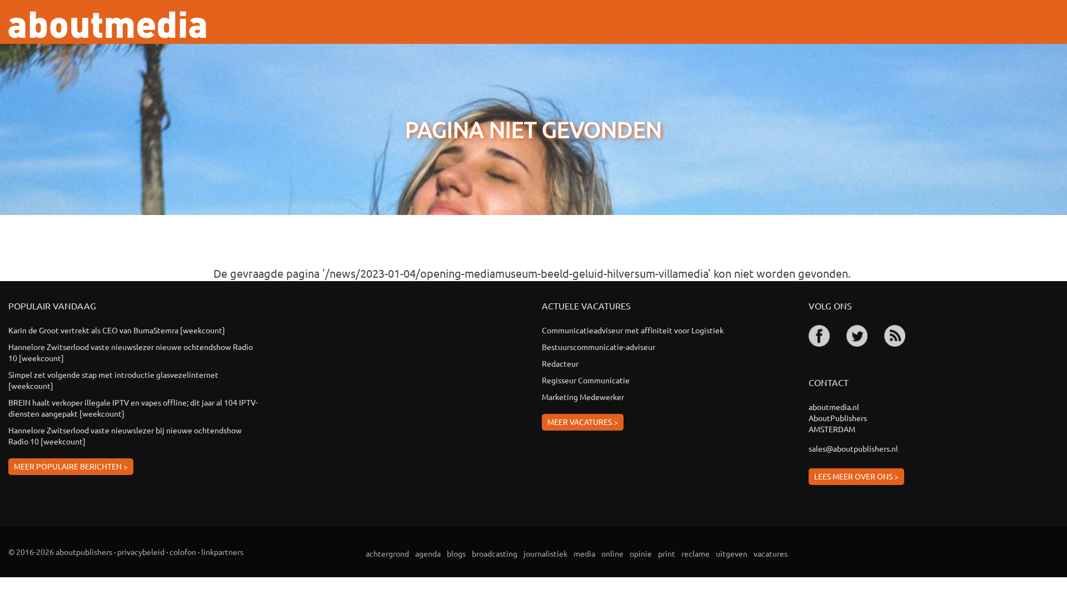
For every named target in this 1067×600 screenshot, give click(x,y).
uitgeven (731, 553)
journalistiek (545, 553)
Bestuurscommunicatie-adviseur (598, 347)
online (612, 553)
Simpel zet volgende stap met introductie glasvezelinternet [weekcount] (113, 380)
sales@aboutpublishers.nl (853, 448)
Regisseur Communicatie (586, 380)
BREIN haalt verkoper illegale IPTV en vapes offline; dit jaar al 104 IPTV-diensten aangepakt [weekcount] (133, 407)
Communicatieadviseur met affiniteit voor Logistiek (633, 330)
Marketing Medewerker (583, 397)
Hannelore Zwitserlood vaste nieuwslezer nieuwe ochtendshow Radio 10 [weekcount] (130, 352)
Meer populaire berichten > (71, 466)
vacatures (770, 553)
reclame (695, 553)
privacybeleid (140, 552)
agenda (428, 553)
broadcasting (494, 553)
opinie (641, 553)
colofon (182, 552)
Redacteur (560, 363)
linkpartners (222, 552)
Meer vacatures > (582, 422)
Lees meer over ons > (856, 476)
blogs (456, 553)
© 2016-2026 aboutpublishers (60, 552)
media (584, 553)
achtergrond (387, 553)
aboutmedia (107, 24)
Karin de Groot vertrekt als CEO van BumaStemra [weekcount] (116, 330)
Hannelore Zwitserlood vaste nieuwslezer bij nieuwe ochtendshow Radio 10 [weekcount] (125, 435)
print (666, 553)
